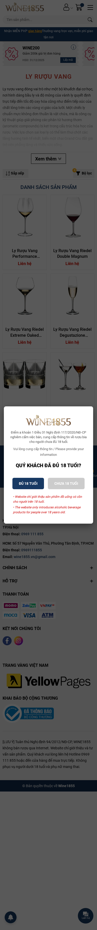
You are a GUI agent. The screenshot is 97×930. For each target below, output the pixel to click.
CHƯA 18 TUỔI (66, 483)
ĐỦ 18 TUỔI (28, 483)
